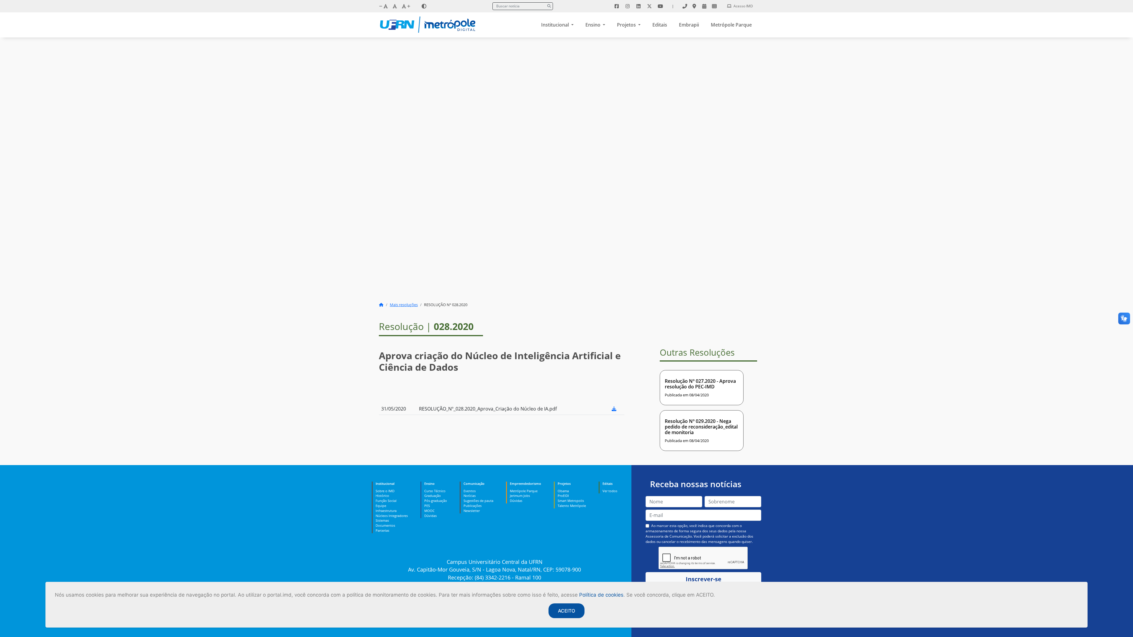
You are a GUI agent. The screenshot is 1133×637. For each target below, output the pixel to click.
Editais (659, 25)
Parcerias (382, 530)
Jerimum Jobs (520, 495)
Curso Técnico (435, 491)
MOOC (429, 510)
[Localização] (694, 6)
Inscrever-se (703, 579)
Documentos (385, 525)
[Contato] (685, 6)
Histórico (382, 495)
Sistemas (382, 520)
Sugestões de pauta (478, 500)
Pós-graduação (435, 500)
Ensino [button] (593, 25)
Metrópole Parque (731, 25)
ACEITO (566, 611)
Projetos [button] (627, 25)
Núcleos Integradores (392, 515)
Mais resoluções (404, 304)
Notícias (470, 495)
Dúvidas (430, 515)
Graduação (432, 495)
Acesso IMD (743, 6)
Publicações (473, 505)
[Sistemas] (714, 6)
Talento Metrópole (572, 505)
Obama (563, 491)
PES (427, 505)
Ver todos (609, 491)
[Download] (614, 408)
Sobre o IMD (385, 491)
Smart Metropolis (571, 500)
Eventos (470, 491)
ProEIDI (563, 495)
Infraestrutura (386, 510)
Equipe (381, 505)
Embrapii (689, 25)
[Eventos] (704, 6)
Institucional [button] (555, 25)
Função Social (386, 500)
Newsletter (472, 510)
